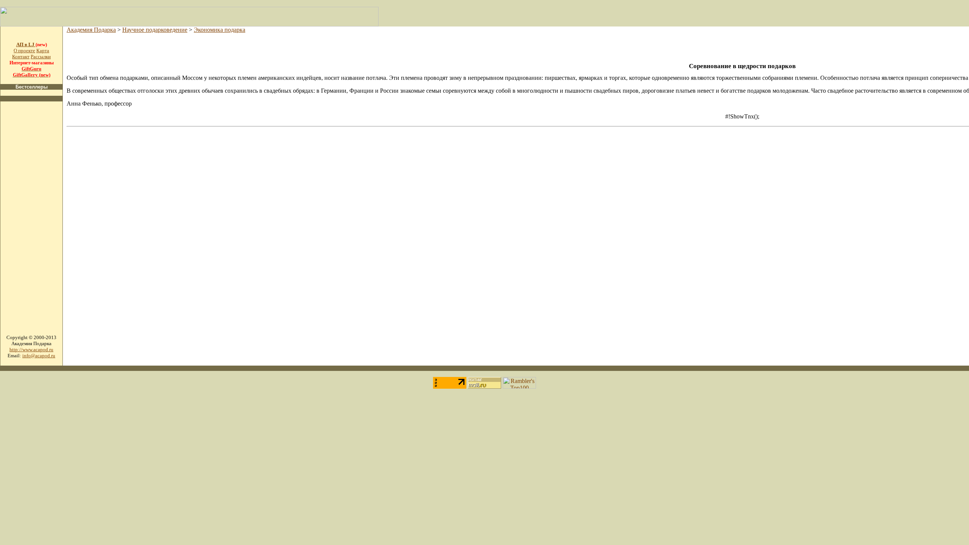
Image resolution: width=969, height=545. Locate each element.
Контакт (21, 56)
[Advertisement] (31, 221)
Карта (42, 50)
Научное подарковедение (154, 29)
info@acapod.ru (38, 355)
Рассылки (41, 56)
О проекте (24, 50)
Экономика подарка (219, 29)
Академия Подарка (91, 29)
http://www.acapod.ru (31, 349)
